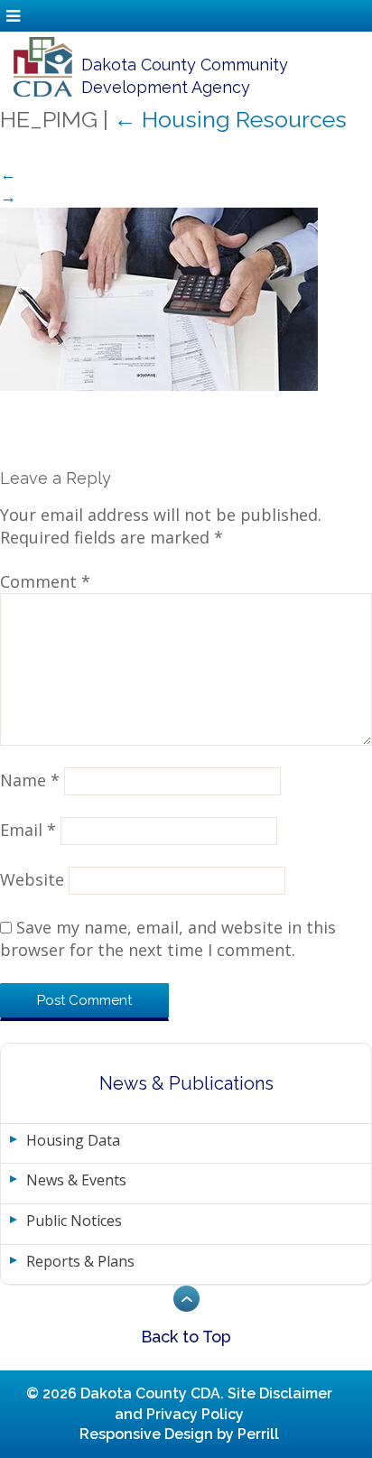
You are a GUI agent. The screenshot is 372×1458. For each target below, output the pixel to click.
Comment (45, 581)
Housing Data (73, 1140)
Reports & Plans (80, 1261)
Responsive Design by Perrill (179, 1434)
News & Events (76, 1180)
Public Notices (74, 1220)
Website (32, 879)
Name (30, 780)
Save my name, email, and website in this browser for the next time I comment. (168, 938)
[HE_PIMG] (159, 298)
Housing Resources (230, 119)
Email (28, 829)
